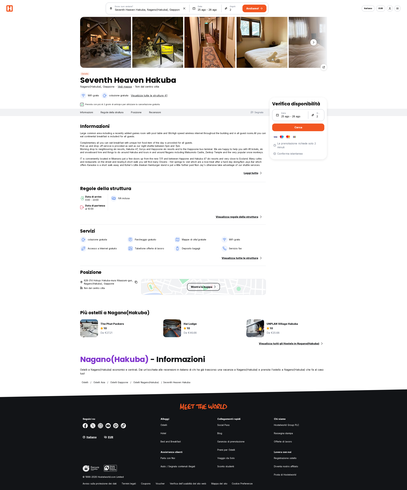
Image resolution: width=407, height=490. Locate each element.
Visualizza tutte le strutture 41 (149, 95)
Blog (219, 433)
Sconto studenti (225, 466)
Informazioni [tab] (86, 112)
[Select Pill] (390, 8)
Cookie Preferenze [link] (242, 483)
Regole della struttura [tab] (112, 112)
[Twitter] (92, 425)
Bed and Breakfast (171, 441)
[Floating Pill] (313, 42)
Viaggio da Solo (226, 458)
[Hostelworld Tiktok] (123, 425)
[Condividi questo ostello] (324, 67)
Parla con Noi (168, 458)
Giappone (108, 86)
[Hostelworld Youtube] (108, 425)
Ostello (84, 74)
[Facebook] (85, 425)
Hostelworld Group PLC (286, 425)
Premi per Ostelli (226, 449)
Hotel (163, 433)
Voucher (160, 483)
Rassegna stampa (283, 433)
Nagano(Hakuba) (90, 86)
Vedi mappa (125, 86)
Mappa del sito (219, 483)
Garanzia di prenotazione (231, 441)
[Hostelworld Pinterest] (115, 425)
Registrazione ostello (285, 458)
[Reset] (184, 8)
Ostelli (164, 425)
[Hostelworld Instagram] (100, 425)
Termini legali (129, 483)
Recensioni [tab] (155, 112)
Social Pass (223, 425)
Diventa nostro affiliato (286, 466)
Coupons (146, 483)
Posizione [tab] (136, 112)
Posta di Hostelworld (285, 474)
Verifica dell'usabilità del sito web (188, 483)
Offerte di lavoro (283, 441)
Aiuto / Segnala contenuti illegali (178, 466)
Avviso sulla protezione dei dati (100, 483)
